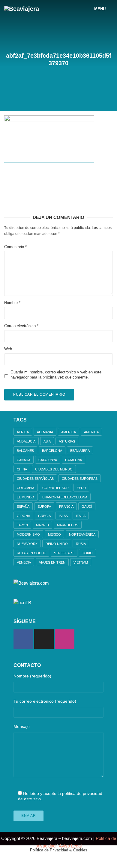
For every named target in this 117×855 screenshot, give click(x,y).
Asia (47, 441)
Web (8, 349)
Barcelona (52, 450)
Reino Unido (57, 544)
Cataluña (73, 460)
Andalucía (26, 441)
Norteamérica (82, 534)
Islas (63, 516)
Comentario (15, 247)
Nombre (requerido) (32, 676)
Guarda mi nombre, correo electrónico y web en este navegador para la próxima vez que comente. (55, 374)
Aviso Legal (70, 845)
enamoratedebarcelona (64, 497)
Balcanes (25, 450)
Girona (23, 516)
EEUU (81, 488)
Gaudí (87, 506)
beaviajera (80, 450)
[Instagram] (64, 639)
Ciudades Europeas (80, 478)
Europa (44, 506)
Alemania (45, 432)
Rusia (81, 544)
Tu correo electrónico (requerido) (45, 701)
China (22, 469)
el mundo (25, 497)
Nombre (12, 302)
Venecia (24, 562)
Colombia (25, 488)
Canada (23, 460)
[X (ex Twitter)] (44, 639)
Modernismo (28, 534)
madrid (42, 525)
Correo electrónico (21, 326)
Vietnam (81, 562)
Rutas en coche (31, 553)
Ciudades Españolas (35, 478)
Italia (81, 516)
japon (22, 525)
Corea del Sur (55, 488)
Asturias (67, 441)
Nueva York (27, 544)
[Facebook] (23, 639)
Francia (66, 506)
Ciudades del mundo (54, 469)
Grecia (44, 516)
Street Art (64, 553)
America (68, 432)
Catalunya (47, 460)
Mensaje (22, 726)
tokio (87, 553)
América (91, 432)
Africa (23, 432)
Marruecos (67, 525)
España (23, 506)
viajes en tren (52, 562)
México (54, 534)
